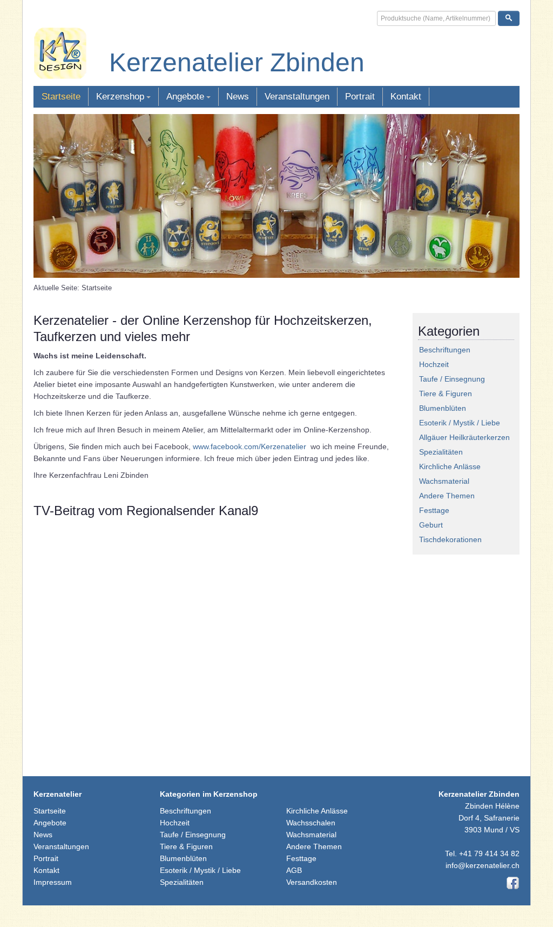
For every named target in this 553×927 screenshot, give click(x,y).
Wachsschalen (310, 822)
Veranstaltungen (297, 96)
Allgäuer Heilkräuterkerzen (464, 437)
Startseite (61, 96)
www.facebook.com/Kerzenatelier (249, 446)
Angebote (185, 96)
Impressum (52, 882)
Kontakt (405, 96)
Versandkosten (311, 882)
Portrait (360, 96)
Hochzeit (434, 364)
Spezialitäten (441, 452)
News (237, 96)
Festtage (434, 510)
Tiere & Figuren (445, 393)
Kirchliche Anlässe (450, 466)
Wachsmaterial (444, 481)
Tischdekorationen (450, 539)
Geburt (431, 525)
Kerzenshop (120, 96)
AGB (294, 870)
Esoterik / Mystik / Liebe (459, 422)
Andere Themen (447, 495)
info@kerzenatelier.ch (483, 865)
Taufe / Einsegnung (452, 379)
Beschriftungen (444, 349)
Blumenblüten (442, 408)
